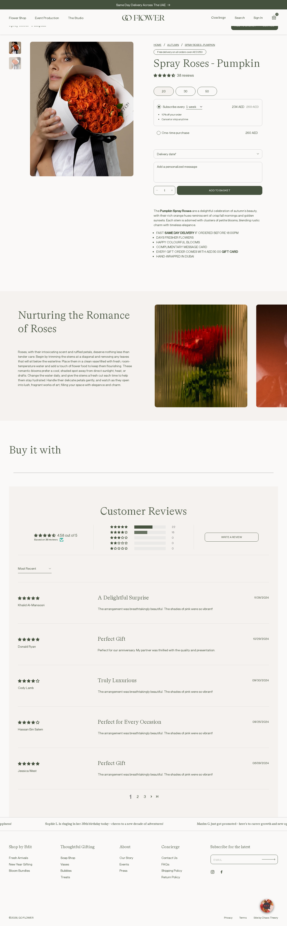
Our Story (126, 858)
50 (207, 91)
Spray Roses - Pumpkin (200, 44)
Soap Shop (68, 858)
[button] (240, 18)
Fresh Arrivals (18, 858)
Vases (65, 864)
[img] (28, 598)
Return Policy (170, 877)
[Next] (126, 109)
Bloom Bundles (19, 870)
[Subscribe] (268, 859)
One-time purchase (175, 133)
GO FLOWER (26, 917)
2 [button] (138, 796)
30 (185, 91)
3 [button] (145, 796)
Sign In (258, 18)
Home (157, 44)
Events (124, 864)
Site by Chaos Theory (266, 917)
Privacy (228, 917)
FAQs (165, 864)
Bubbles (66, 870)
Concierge (218, 17)
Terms (243, 917)
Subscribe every (173, 107)
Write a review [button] (231, 537)
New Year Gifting (20, 864)
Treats (65, 877)
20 (164, 91)
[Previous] (37, 109)
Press (123, 870)
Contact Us (169, 858)
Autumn (173, 44)
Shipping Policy (171, 870)
